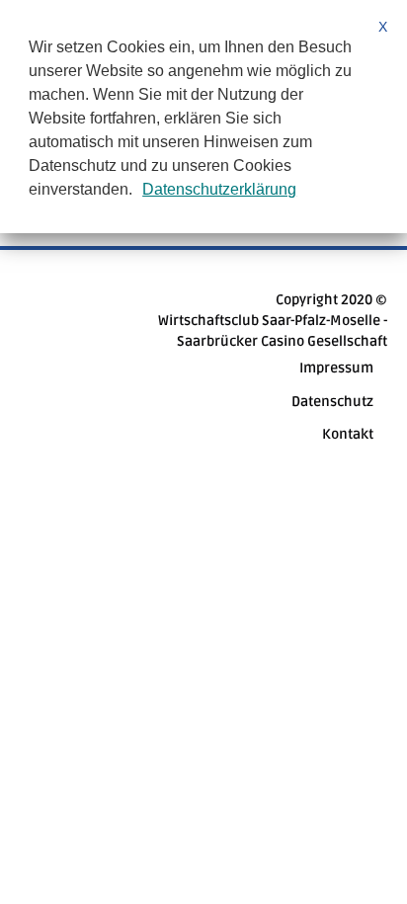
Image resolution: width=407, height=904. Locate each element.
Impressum (336, 368)
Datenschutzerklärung (219, 189)
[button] (139, 192)
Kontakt (347, 434)
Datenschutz (332, 401)
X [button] (382, 27)
